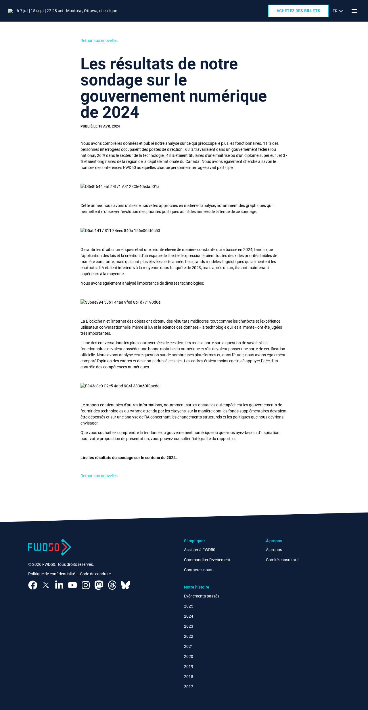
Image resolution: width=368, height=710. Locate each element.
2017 (188, 686)
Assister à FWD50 (199, 549)
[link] (338, 10)
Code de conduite (95, 574)
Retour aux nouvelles (99, 40)
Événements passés (201, 596)
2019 (188, 666)
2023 (188, 626)
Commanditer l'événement (207, 559)
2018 (188, 676)
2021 (188, 646)
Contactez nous (198, 570)
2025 (188, 606)
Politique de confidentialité (51, 574)
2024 (188, 616)
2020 (188, 656)
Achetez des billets (298, 10)
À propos (274, 549)
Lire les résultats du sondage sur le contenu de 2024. (128, 457)
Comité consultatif (282, 559)
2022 (188, 636)
